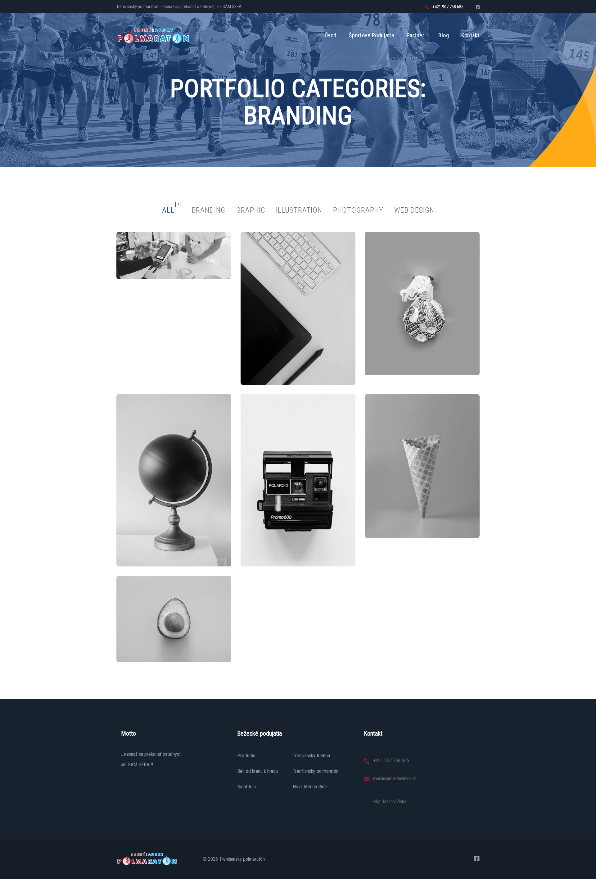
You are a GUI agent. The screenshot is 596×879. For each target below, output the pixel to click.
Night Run (246, 786)
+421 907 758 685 (447, 6)
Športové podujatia (371, 35)
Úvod (330, 35)
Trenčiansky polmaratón (315, 771)
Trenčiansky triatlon (311, 755)
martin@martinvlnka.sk (394, 779)
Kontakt (470, 35)
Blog (443, 35)
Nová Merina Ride (310, 786)
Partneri (416, 35)
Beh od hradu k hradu (257, 771)
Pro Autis (246, 755)
